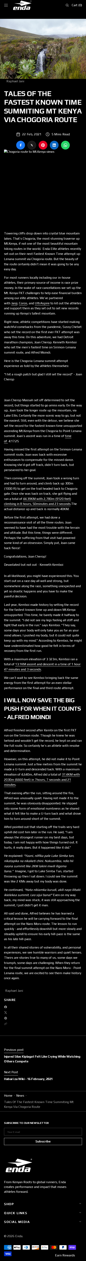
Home (8, 1095)
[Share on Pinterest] (43, 145)
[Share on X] (31, 145)
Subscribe (43, 1141)
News (20, 1095)
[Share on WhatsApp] (65, 145)
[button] (6, 5)
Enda (18, 1236)
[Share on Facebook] (20, 145)
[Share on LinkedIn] (54, 145)
